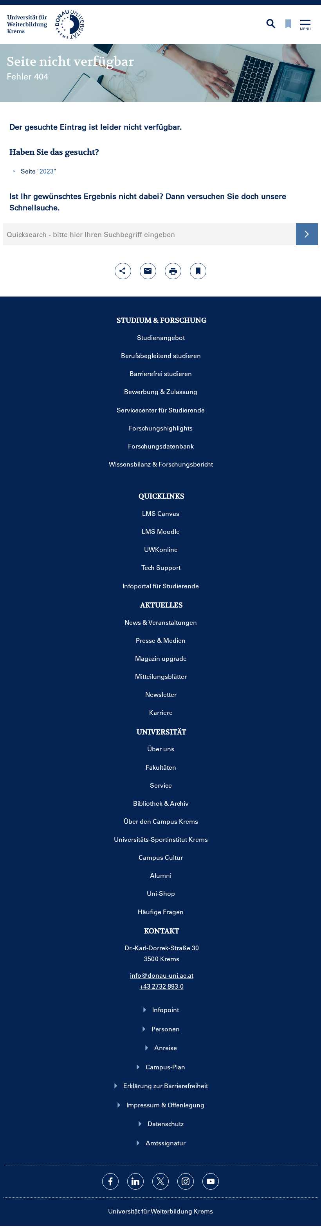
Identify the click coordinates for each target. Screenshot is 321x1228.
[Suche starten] (307, 234)
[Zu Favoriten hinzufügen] (198, 271)
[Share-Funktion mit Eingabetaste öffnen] (123, 271)
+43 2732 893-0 (162, 986)
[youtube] (210, 1181)
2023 (47, 171)
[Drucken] (173, 271)
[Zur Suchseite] (271, 24)
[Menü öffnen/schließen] (305, 25)
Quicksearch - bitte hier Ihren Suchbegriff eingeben (91, 234)
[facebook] (110, 1181)
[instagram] (185, 1181)
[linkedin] (135, 1181)
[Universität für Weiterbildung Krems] (49, 23)
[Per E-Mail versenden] (148, 271)
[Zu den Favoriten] (288, 24)
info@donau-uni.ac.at (161, 975)
